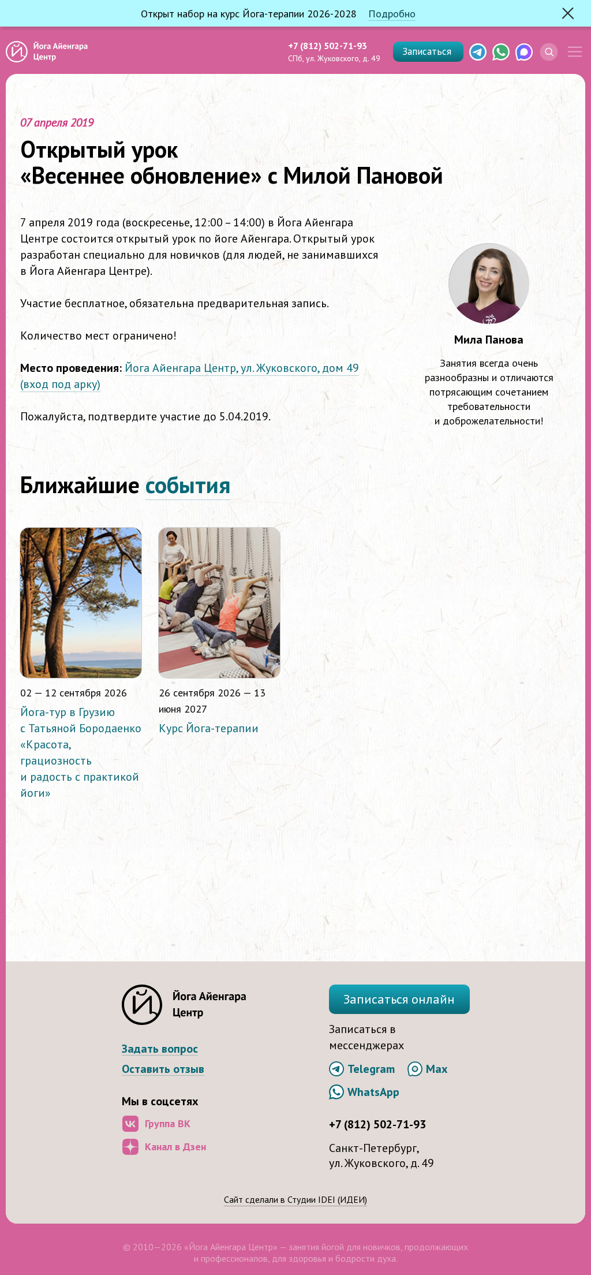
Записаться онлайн (399, 999)
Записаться (428, 51)
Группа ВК (167, 1123)
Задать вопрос (160, 1049)
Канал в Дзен (175, 1146)
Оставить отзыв (163, 1069)
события (187, 484)
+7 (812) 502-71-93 (327, 45)
